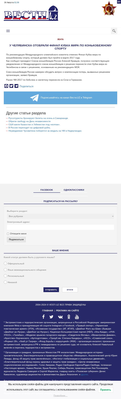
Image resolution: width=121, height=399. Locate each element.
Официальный (16, 263)
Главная (47, 310)
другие (84, 374)
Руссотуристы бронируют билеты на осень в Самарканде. (39, 118)
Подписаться (16, 239)
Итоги (70, 289)
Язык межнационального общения (27, 270)
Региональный (16, 276)
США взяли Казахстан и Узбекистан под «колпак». (34, 124)
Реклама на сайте (67, 310)
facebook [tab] (46, 190)
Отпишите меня (18, 233)
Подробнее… (60, 395)
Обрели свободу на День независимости (30, 121)
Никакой (12, 282)
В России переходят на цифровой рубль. (30, 127)
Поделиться (26, 86)
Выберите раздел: (17, 211)
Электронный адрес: (18, 222)
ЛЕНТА (60, 39)
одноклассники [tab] (74, 190)
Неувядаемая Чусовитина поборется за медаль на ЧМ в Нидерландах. (45, 130)
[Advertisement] (60, 159)
